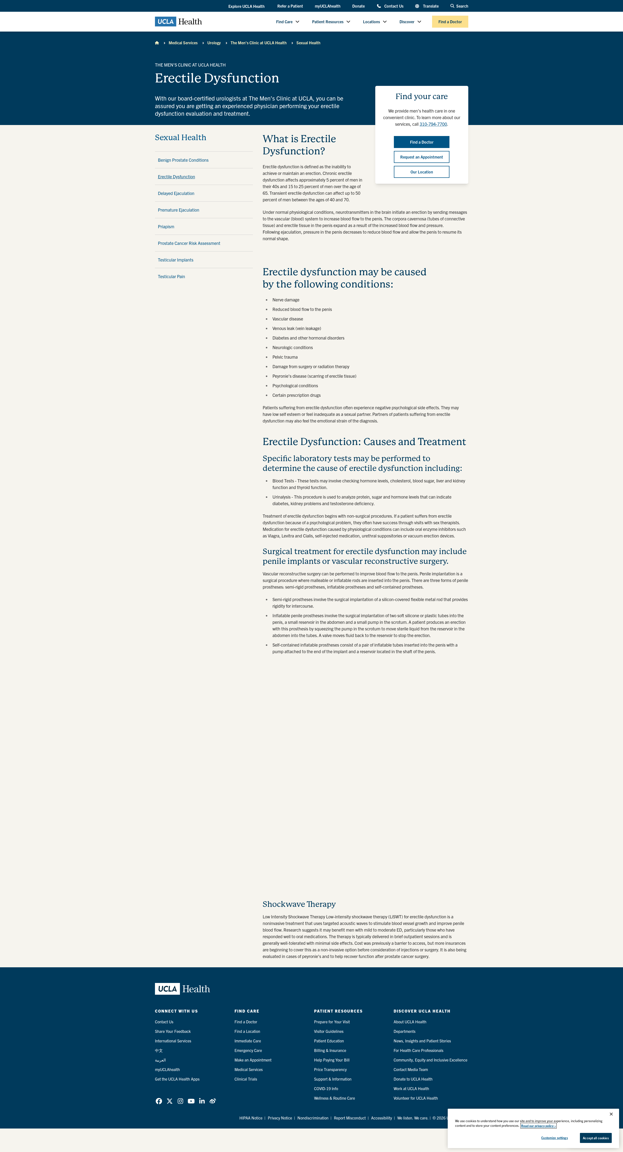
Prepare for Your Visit (332, 1021)
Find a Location (247, 1031)
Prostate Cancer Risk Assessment (189, 243)
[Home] (157, 43)
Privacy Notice (280, 1117)
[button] (247, 6)
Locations (371, 21)
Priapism (166, 226)
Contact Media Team (411, 1069)
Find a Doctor (450, 21)
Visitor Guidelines (328, 1031)
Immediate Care (248, 1040)
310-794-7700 (433, 124)
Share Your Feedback (173, 1031)
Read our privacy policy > (538, 1126)
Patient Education (329, 1040)
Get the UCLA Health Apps (177, 1078)
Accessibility (381, 1117)
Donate (358, 5)
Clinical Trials (246, 1078)
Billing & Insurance (330, 1050)
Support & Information (333, 1078)
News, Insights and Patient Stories (422, 1040)
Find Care (284, 21)
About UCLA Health (410, 1021)
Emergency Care (248, 1050)
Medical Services (183, 42)
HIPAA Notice (250, 1117)
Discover (407, 21)
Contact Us (393, 5)
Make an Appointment (253, 1059)
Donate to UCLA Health (413, 1078)
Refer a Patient (290, 5)
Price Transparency (330, 1069)
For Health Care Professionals (418, 1050)
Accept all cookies (596, 1138)
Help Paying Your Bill (332, 1059)
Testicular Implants (175, 259)
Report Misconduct (350, 1117)
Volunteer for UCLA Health (416, 1097)
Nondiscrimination (313, 1117)
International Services (173, 1040)
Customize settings (554, 1138)
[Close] (611, 1114)
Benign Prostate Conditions (183, 160)
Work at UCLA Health (411, 1088)
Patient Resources (327, 21)
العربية (160, 1059)
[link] (159, 1101)
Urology (214, 42)
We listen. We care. (413, 1117)
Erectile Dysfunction (176, 176)
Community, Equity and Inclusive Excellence (430, 1059)
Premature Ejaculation (178, 210)
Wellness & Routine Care (334, 1097)
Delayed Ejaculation (176, 193)
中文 (159, 1050)
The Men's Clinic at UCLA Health (259, 42)
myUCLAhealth (328, 5)
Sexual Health (308, 42)
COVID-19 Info (326, 1088)
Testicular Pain (171, 276)
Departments (404, 1031)
